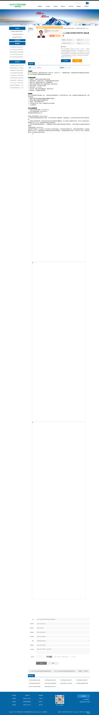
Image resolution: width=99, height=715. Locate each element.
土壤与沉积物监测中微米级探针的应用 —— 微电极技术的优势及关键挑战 (17, 72)
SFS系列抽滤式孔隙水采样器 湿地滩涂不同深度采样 (35, 683)
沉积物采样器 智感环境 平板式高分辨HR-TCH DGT (17, 65)
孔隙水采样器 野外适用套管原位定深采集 (51, 683)
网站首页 (40, 6)
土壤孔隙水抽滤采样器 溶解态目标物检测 (83, 683)
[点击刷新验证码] (49, 657)
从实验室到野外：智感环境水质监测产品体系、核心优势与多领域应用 (17, 80)
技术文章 (71, 6)
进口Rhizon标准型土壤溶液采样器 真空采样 (35, 686)
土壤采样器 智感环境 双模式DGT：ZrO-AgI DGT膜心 (17, 77)
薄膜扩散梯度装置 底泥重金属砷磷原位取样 (17, 52)
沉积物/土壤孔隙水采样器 (16, 31)
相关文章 (17, 61)
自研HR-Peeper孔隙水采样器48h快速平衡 (28, 704)
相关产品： (31, 675)
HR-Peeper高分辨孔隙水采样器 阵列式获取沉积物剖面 (17, 54)
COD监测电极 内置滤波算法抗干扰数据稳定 (17, 47)
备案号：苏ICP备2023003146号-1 (65, 711)
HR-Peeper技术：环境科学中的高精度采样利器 (17, 82)
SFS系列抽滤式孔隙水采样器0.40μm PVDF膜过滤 (83, 680)
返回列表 (86, 671)
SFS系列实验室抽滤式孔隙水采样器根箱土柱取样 (35, 680)
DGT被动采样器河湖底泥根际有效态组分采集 (17, 56)
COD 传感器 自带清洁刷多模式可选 (17, 49)
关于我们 (48, 6)
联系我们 (86, 6)
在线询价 (66, 60)
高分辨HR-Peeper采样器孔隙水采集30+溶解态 (28, 698)
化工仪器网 (86, 711)
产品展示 (55, 6)
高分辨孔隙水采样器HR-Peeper (18, 34)
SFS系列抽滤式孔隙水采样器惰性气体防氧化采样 (51, 680)
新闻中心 (63, 6)
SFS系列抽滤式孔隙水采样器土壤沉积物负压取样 (67, 680)
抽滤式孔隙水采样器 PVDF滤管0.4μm (51, 686)
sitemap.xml (75, 711)
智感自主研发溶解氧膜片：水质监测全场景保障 (17, 85)
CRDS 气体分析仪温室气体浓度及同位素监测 (43, 671)
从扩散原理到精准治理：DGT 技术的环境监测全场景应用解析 (17, 87)
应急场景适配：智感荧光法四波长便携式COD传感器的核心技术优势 (17, 70)
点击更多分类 (17, 40)
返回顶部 (80, 671)
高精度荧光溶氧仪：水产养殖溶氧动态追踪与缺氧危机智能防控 (17, 67)
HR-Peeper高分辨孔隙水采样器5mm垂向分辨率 (68, 671)
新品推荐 (17, 43)
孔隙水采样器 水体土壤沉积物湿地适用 (67, 683)
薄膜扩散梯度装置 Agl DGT (28, 701)
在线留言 (79, 6)
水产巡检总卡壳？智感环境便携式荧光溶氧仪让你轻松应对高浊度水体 (17, 75)
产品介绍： (31, 63)
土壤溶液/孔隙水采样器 (17, 37)
